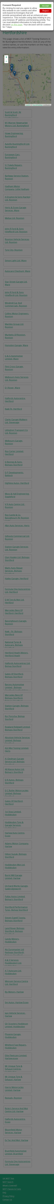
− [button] (6, 61)
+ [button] (6, 57)
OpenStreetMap (38, 105)
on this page (16, 25)
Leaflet (28, 105)
